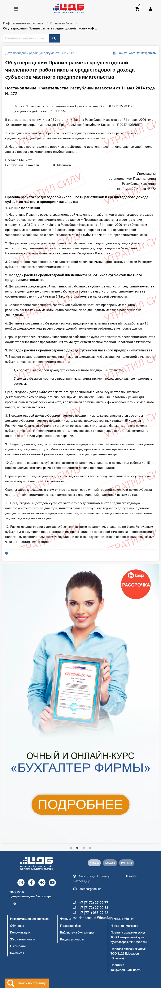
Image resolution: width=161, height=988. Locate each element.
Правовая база (71, 926)
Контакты (17, 953)
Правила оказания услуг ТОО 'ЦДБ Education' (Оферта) (127, 953)
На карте (131, 876)
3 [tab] (84, 848)
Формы (65, 919)
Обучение (17, 926)
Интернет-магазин (124, 926)
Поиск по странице (32, 983)
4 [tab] (90, 848)
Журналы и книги (22, 939)
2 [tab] (77, 848)
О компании (18, 946)
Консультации (20, 932)
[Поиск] (54, 38)
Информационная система (29, 919)
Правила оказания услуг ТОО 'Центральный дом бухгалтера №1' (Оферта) (128, 937)
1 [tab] (71, 848)
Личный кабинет (122, 919)
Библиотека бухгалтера (77, 932)
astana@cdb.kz (90, 889)
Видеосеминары (72, 939)
